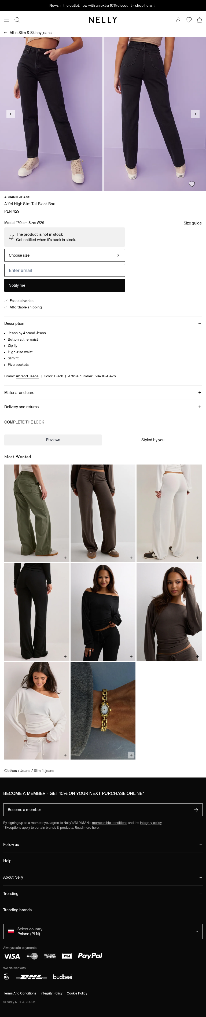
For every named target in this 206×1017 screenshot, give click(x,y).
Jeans (25, 770)
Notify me (17, 285)
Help (7, 860)
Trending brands (17, 910)
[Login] (178, 20)
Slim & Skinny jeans (31, 32)
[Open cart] (199, 20)
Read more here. (87, 828)
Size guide (193, 223)
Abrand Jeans (17, 197)
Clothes (10, 770)
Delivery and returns (21, 406)
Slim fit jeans (44, 770)
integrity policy (151, 823)
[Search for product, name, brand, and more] (17, 19)
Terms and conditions (19, 993)
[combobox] (64, 255)
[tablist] (103, 439)
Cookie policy (77, 993)
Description (14, 323)
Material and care (19, 392)
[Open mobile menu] (6, 20)
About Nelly (13, 877)
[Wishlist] (189, 20)
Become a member (24, 809)
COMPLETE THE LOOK (24, 422)
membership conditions (109, 823)
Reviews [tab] (53, 439)
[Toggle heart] (191, 184)
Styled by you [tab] (152, 439)
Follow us (11, 844)
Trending (11, 893)
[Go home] (103, 20)
